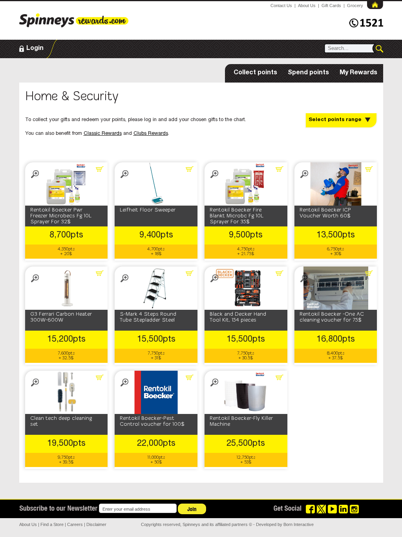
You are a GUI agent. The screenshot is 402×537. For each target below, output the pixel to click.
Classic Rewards (103, 133)
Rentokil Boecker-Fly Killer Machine (241, 421)
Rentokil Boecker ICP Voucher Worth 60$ (325, 213)
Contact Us (281, 5)
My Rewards (358, 73)
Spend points (308, 73)
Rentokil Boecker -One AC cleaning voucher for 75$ (332, 317)
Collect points (255, 73)
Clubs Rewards (150, 133)
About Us (307, 5)
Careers (75, 524)
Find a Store (52, 524)
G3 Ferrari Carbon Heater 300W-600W (61, 317)
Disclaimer (96, 524)
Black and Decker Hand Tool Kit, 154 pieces (238, 317)
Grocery (355, 5)
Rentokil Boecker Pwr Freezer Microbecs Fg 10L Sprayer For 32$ (60, 216)
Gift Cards (331, 5)
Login (35, 49)
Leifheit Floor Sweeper (147, 210)
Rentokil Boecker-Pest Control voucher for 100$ (152, 421)
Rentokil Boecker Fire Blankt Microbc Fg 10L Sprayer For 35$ (236, 216)
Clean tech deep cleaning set (61, 421)
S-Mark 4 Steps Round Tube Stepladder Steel (148, 317)
